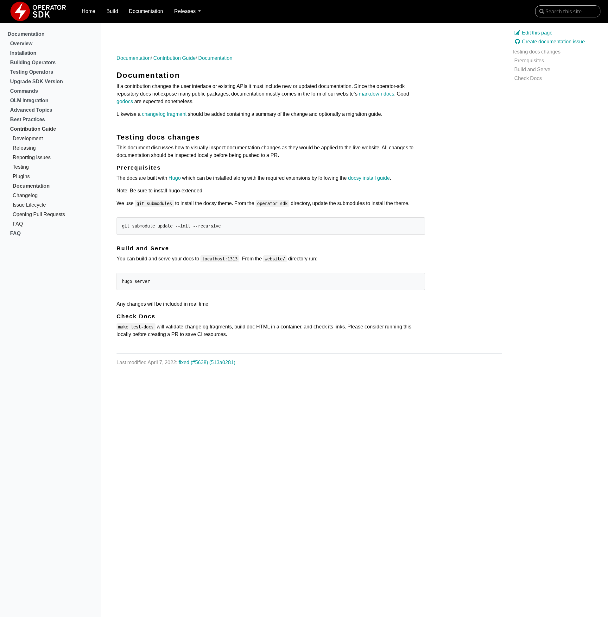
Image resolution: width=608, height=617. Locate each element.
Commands (24, 91)
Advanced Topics (31, 110)
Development (28, 138)
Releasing (24, 148)
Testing (21, 167)
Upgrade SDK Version (36, 81)
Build (112, 11)
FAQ (18, 224)
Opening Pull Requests (39, 214)
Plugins (21, 176)
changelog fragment (164, 114)
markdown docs (376, 94)
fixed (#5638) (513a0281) (207, 362)
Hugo (174, 178)
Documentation (146, 11)
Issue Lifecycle (29, 205)
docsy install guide (369, 178)
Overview (21, 43)
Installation (23, 53)
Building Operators (33, 62)
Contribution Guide (33, 129)
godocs (125, 101)
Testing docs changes (536, 51)
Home (88, 11)
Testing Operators (31, 72)
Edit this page (537, 32)
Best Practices (27, 119)
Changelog (25, 195)
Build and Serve (532, 69)
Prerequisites (529, 60)
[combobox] (567, 11)
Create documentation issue (553, 41)
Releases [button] (185, 11)
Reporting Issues (32, 157)
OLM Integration (29, 100)
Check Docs (528, 78)
